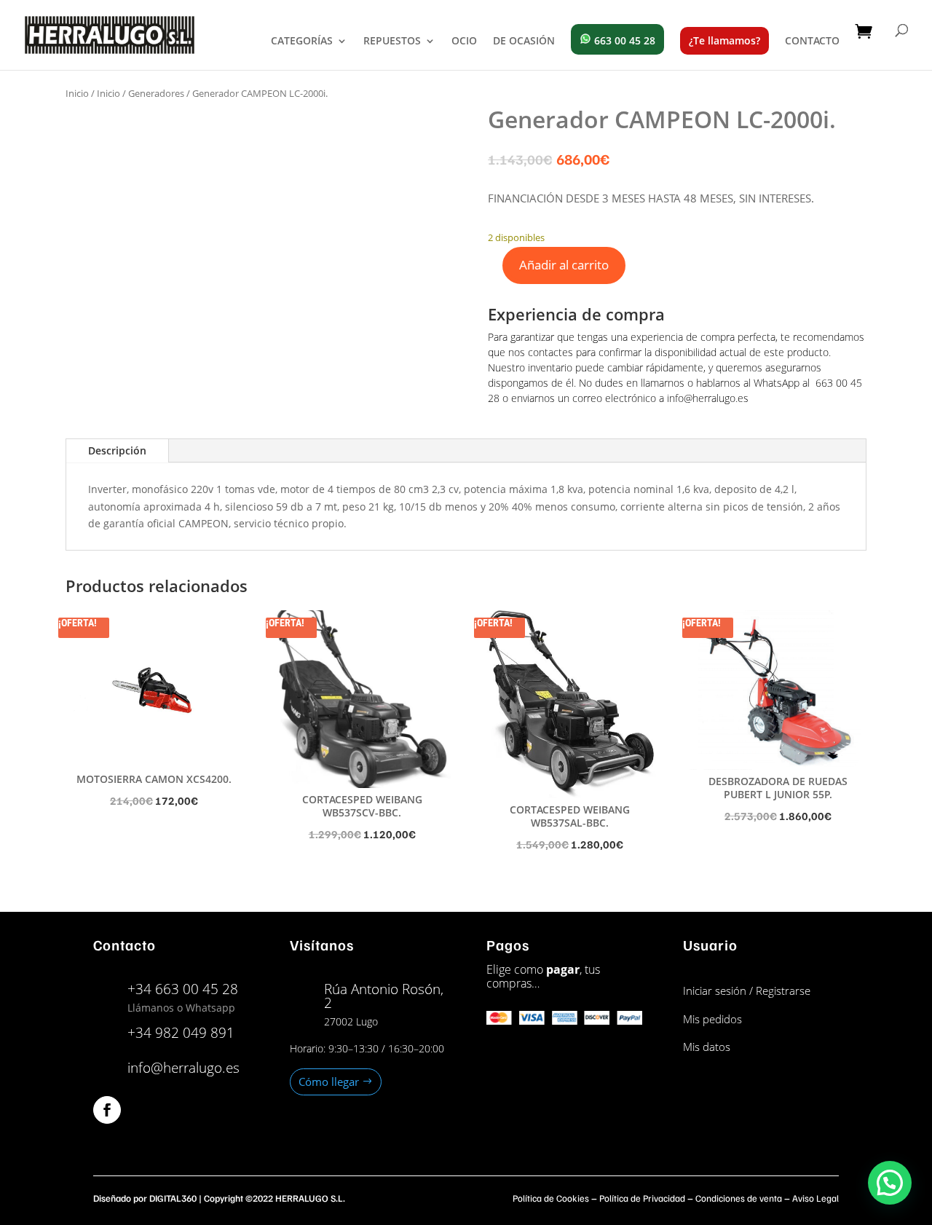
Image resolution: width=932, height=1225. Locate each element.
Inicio (77, 93)
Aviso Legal (815, 1198)
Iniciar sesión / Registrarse (746, 990)
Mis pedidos (712, 1019)
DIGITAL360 (173, 1198)
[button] (890, 1183)
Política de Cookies (551, 1198)
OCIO (464, 41)
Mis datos (706, 1046)
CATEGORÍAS (302, 41)
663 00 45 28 (623, 40)
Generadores (156, 93)
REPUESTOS (392, 41)
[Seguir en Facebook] (107, 1110)
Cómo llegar (329, 1081)
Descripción (117, 450)
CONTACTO (812, 41)
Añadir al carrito (564, 264)
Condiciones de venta (738, 1198)
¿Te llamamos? (724, 40)
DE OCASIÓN (524, 41)
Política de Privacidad (642, 1198)
